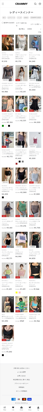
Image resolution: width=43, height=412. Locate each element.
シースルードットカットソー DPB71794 (7, 87)
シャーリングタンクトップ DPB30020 (7, 284)
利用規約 (21, 387)
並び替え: (22, 29)
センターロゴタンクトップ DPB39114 (34, 284)
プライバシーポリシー (21, 383)
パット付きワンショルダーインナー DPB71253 (21, 154)
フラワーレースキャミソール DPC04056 (7, 56)
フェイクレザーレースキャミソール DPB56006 (7, 189)
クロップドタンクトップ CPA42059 (21, 188)
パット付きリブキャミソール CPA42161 (34, 223)
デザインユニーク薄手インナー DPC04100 (21, 56)
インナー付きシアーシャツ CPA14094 (7, 223)
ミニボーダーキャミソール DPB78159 (21, 87)
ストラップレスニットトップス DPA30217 (7, 254)
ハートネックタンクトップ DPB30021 (21, 284)
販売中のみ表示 (9, 23)
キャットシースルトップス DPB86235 (34, 56)
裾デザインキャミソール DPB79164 (34, 86)
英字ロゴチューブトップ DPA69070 (8, 317)
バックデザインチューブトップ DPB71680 (7, 117)
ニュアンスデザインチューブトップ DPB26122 (34, 254)
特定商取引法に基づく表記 (21, 379)
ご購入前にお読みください (21, 368)
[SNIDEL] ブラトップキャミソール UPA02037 (35, 154)
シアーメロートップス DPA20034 (21, 317)
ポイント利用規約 (21, 391)
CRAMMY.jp (24, 403)
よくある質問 (21, 372)
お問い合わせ (21, 376)
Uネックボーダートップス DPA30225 (21, 222)
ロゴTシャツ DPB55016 (19, 253)
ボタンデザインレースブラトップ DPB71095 (7, 347)
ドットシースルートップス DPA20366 (34, 117)
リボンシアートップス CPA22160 (21, 117)
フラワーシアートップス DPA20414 (7, 153)
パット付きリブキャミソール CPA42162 (34, 189)
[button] (2, 3)
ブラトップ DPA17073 (32, 317)
